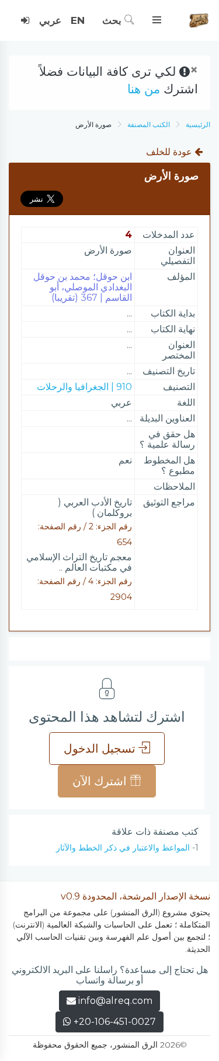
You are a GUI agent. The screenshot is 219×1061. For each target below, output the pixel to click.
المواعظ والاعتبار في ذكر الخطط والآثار (123, 847)
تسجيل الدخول (101, 749)
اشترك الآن (101, 781)
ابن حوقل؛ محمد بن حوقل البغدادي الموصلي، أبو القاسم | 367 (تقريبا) (82, 287)
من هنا (143, 89)
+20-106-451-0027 (113, 1021)
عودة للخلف (170, 151)
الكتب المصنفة (148, 124)
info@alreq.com (115, 1000)
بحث (113, 20)
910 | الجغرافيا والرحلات (84, 386)
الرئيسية (198, 124)
